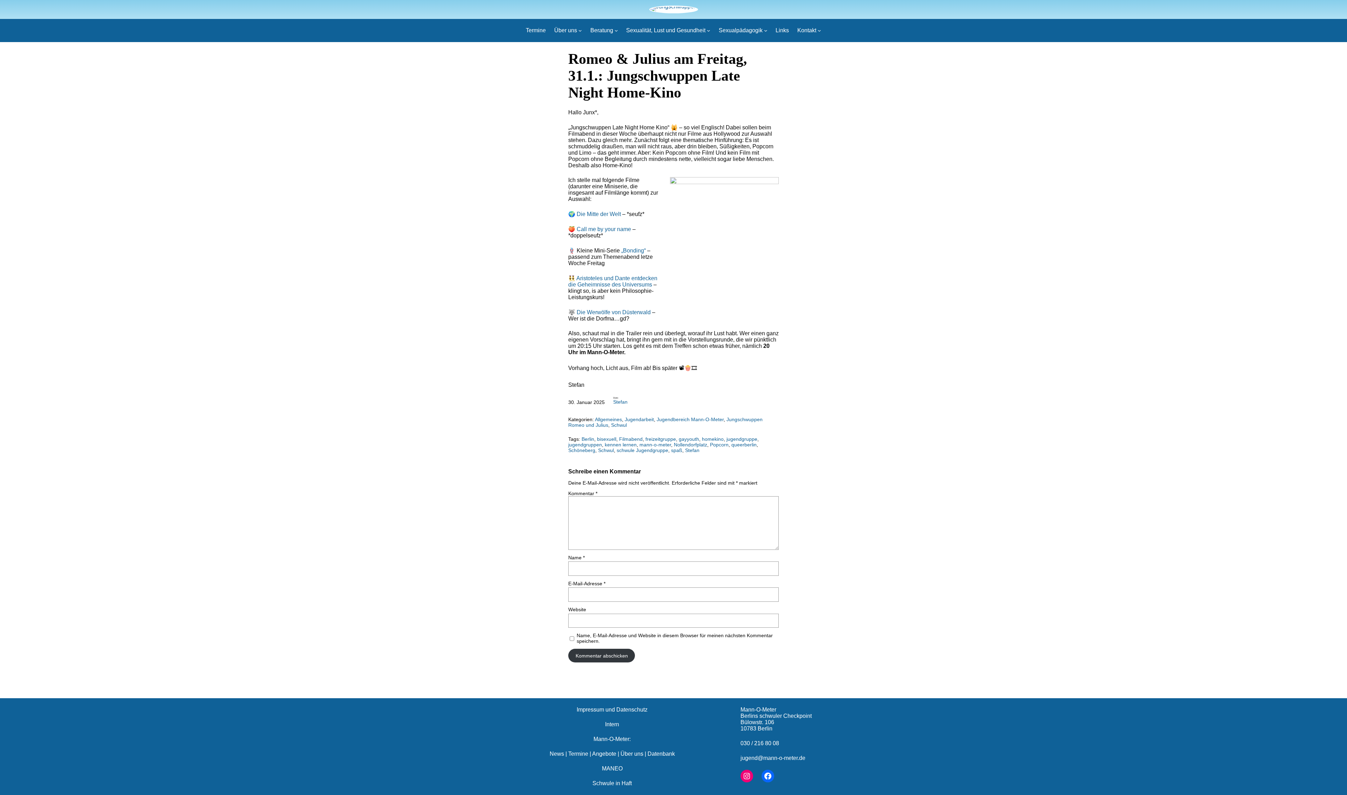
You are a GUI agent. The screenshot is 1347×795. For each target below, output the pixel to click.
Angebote (604, 754)
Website (577, 609)
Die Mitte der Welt (599, 214)
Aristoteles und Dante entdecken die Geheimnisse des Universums (612, 281)
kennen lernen (621, 444)
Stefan (620, 402)
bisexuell (606, 439)
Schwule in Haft (612, 783)
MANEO (612, 769)
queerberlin (744, 444)
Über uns (632, 754)
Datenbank (661, 754)
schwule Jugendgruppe (642, 450)
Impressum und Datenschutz (612, 710)
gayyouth (689, 439)
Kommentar (582, 493)
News (557, 754)
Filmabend (631, 439)
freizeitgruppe (660, 439)
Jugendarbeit (639, 419)
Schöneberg (581, 450)
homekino (713, 439)
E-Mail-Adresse (586, 583)
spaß (676, 450)
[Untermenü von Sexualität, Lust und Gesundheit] (708, 30)
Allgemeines (608, 419)
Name (576, 557)
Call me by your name (604, 229)
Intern (612, 724)
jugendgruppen (585, 444)
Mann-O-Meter (758, 710)
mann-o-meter (655, 444)
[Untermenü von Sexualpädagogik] (766, 30)
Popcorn (719, 444)
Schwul (619, 425)
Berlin (588, 439)
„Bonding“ (633, 251)
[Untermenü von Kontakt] (819, 30)
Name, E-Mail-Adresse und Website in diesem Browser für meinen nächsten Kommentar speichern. (675, 638)
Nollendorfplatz (690, 444)
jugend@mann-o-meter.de (772, 758)
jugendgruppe (741, 439)
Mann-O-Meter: (612, 739)
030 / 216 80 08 (759, 743)
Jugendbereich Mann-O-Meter (690, 419)
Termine (578, 754)
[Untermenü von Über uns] (580, 30)
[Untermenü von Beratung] (616, 30)
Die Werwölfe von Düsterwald (614, 312)
